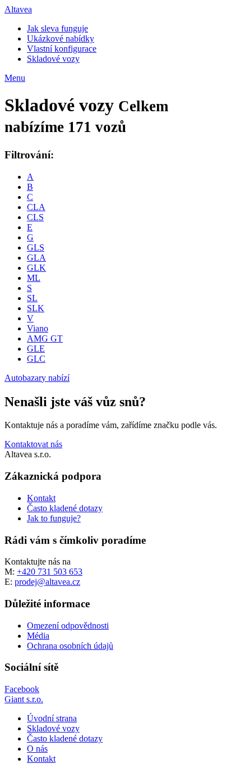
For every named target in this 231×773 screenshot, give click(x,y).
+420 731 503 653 (49, 571)
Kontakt (41, 498)
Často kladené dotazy (65, 508)
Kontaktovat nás (33, 444)
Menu (14, 78)
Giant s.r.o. (23, 699)
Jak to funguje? (54, 518)
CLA (36, 207)
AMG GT (45, 338)
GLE (36, 348)
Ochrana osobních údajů (70, 646)
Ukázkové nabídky (60, 38)
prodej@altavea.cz (47, 581)
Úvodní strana (52, 718)
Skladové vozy (53, 58)
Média (38, 635)
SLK (35, 308)
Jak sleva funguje (57, 28)
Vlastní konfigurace (61, 48)
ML (33, 278)
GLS (35, 247)
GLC (36, 358)
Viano (37, 328)
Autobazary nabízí (37, 378)
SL (32, 298)
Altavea (18, 9)
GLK (36, 267)
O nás (37, 748)
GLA (36, 257)
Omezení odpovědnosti (68, 625)
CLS (35, 217)
